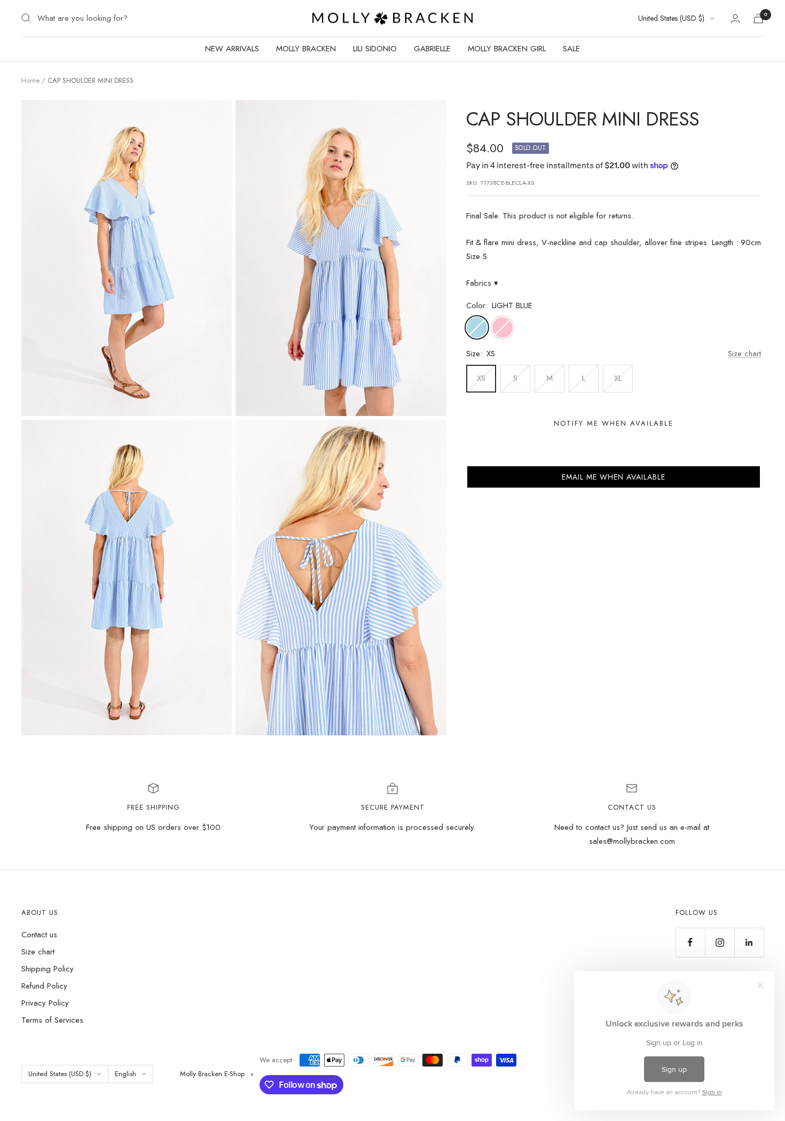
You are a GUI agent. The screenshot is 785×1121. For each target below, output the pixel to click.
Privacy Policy (45, 1003)
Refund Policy (44, 986)
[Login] (735, 18)
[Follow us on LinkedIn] (749, 942)
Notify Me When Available (613, 423)
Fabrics (482, 283)
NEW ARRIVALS (232, 48)
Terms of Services (52, 1020)
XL (618, 378)
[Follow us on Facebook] (690, 942)
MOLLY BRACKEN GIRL (507, 48)
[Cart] (758, 18)
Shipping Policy (47, 969)
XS (481, 378)
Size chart (744, 353)
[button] (613, 477)
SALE (571, 48)
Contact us (39, 934)
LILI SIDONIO (375, 48)
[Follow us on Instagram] (719, 942)
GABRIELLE (432, 48)
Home (30, 80)
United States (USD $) (671, 18)
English (125, 1074)
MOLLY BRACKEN (306, 48)
